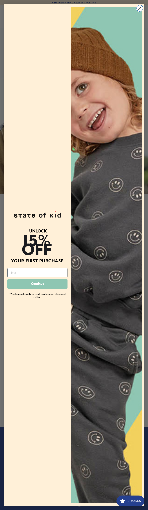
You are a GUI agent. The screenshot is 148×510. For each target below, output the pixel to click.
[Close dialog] (140, 8)
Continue (37, 284)
